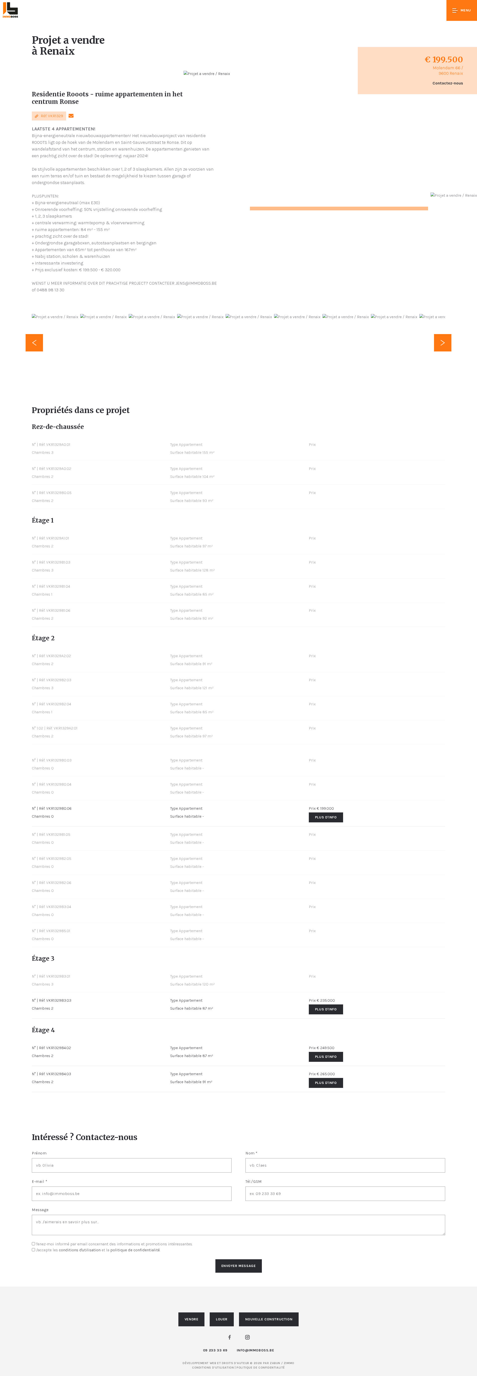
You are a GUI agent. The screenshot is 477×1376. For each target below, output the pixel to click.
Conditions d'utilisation (213, 1367)
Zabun (275, 1363)
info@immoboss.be (255, 1350)
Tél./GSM (253, 1181)
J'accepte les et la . (98, 1250)
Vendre (192, 1319)
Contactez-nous (448, 83)
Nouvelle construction (269, 1319)
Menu (466, 10)
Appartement (190, 808)
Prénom (39, 1153)
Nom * (251, 1153)
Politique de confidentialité (261, 1367)
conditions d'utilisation (80, 1250)
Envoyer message (238, 1266)
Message (40, 1209)
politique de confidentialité (135, 1250)
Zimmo (289, 1363)
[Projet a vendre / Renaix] (207, 74)
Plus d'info (326, 817)
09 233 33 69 (215, 1350)
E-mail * (39, 1181)
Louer (222, 1319)
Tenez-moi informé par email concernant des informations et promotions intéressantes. (114, 1244)
